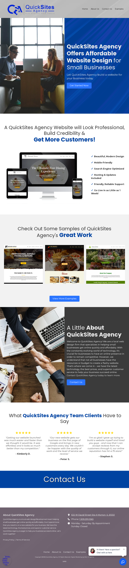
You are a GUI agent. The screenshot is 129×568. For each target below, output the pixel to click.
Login (64, 561)
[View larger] (23, 264)
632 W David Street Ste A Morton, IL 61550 (93, 515)
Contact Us (76, 382)
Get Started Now (79, 85)
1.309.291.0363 (86, 519)
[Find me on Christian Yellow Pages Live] (7, 560)
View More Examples (64, 298)
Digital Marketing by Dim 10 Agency (82, 557)
